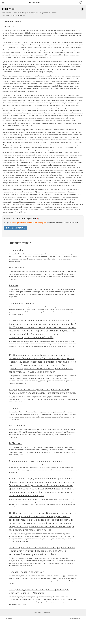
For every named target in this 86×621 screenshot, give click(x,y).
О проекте (37, 612)
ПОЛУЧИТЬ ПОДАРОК (15, 228)
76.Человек (15, 443)
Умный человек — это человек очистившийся (35, 460)
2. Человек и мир (75, 618)
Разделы (46, 612)
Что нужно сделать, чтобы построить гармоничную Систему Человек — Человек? (39, 591)
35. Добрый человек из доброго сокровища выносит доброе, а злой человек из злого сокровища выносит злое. (42, 391)
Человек (13, 285)
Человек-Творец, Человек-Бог (26, 571)
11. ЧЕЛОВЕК (8, 618)
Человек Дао (16, 250)
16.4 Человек (16, 267)
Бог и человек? (17, 425)
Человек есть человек (21, 302)
